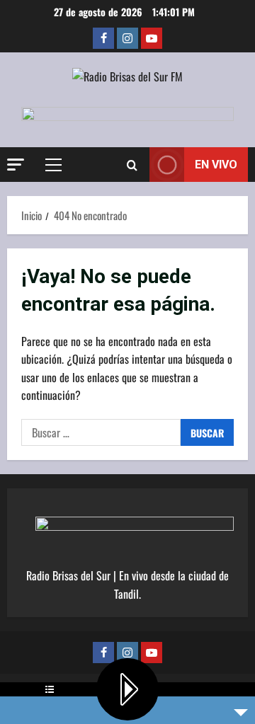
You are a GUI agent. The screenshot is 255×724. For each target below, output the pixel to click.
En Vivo (216, 164)
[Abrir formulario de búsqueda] (132, 164)
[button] (15, 165)
